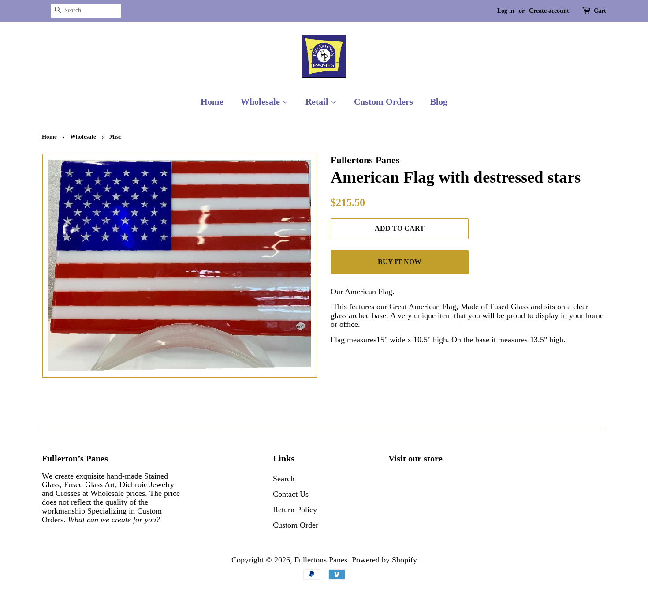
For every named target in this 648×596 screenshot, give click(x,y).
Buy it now (399, 262)
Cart (600, 10)
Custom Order (295, 525)
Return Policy (295, 509)
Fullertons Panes (320, 559)
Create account (549, 10)
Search (283, 478)
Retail (318, 101)
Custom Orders (383, 101)
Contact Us (291, 494)
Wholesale (261, 101)
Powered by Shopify (384, 559)
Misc (115, 136)
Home (212, 101)
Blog (438, 101)
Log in (505, 10)
